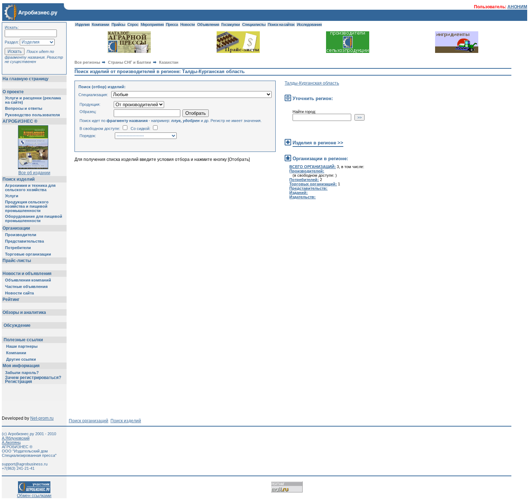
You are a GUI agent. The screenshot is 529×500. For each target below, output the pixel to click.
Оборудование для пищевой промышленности (33, 218)
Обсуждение (17, 325)
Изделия (82, 24)
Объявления (208, 24)
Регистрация (18, 381)
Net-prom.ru (42, 418)
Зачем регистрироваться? (33, 377)
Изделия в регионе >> (318, 142)
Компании (16, 353)
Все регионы (87, 62)
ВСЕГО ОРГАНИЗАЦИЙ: (312, 167)
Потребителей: (304, 179)
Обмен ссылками (34, 495)
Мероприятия (152, 24)
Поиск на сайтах (281, 24)
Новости (187, 24)
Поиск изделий (19, 179)
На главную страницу (26, 78)
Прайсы (118, 24)
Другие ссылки (21, 359)
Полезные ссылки (23, 339)
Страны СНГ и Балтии (129, 62)
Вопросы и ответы (23, 108)
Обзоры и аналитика (24, 312)
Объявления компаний (28, 280)
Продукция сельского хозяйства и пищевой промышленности (27, 206)
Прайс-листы (17, 260)
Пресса (171, 24)
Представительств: (308, 188)
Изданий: (298, 192)
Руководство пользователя (32, 115)
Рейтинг (11, 299)
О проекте (13, 91)
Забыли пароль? (22, 372)
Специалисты (253, 24)
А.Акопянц (11, 442)
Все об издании (34, 172)
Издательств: (302, 197)
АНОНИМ (517, 6)
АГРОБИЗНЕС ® (20, 121)
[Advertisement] (205, 225)
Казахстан (168, 62)
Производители (20, 235)
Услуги (11, 196)
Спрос (133, 24)
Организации (16, 228)
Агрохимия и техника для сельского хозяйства (30, 187)
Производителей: (306, 171)
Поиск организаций (88, 420)
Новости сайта (19, 293)
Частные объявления (26, 286)
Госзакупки (230, 24)
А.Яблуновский (16, 438)
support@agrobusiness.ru (25, 464)
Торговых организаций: (313, 184)
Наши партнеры (22, 346)
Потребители (18, 248)
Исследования (309, 24)
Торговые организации (28, 254)
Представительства (24, 241)
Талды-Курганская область (312, 83)
